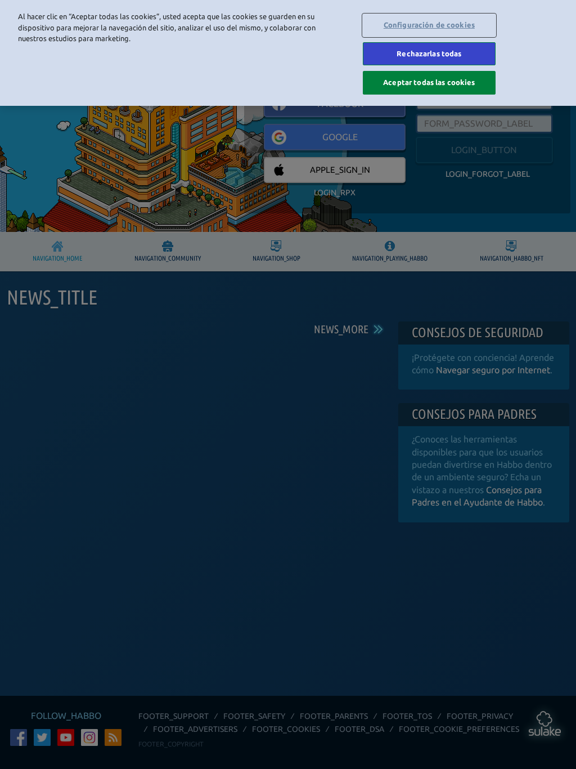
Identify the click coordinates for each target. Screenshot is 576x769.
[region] (288, 53)
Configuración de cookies (429, 25)
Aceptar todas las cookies (429, 82)
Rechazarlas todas (429, 53)
